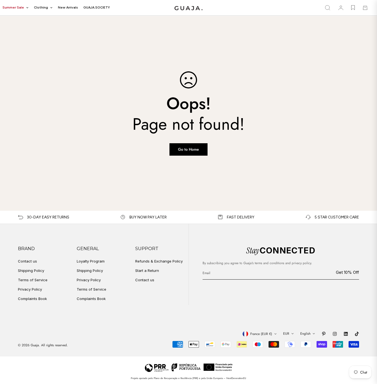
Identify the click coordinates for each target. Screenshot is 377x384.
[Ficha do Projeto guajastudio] (188, 367)
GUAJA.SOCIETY (96, 7)
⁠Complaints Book (91, 298)
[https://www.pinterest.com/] (324, 334)
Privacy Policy (30, 289)
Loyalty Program (91, 261)
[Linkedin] (346, 334)
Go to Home (188, 149)
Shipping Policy (31, 270)
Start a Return (147, 270)
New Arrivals (68, 7)
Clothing (41, 7)
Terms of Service (32, 280)
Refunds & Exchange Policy (159, 261)
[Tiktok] (357, 334)
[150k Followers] (335, 334)
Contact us (27, 261)
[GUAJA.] (188, 7)
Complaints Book (32, 298)
